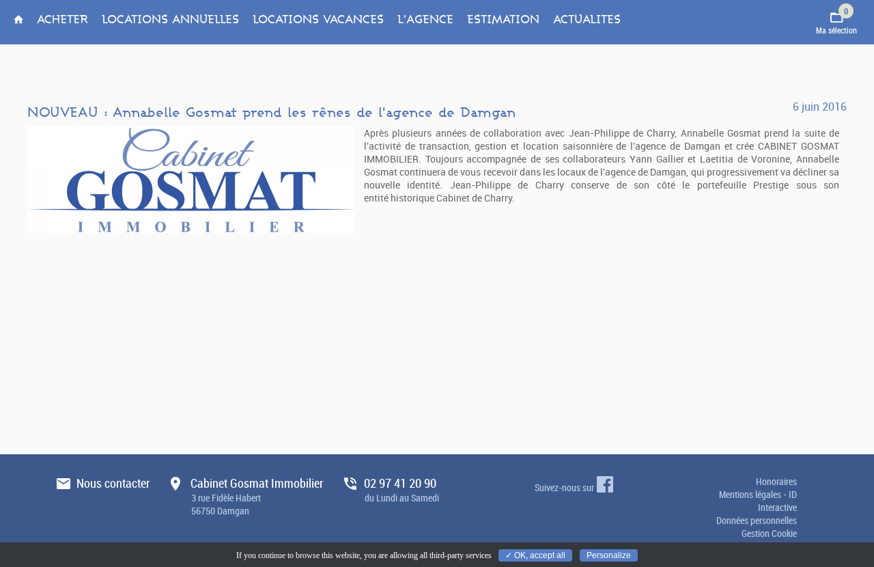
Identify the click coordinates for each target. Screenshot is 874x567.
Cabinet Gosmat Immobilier (257, 496)
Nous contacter (113, 496)
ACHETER (62, 19)
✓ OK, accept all (535, 555)
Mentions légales (751, 494)
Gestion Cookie (769, 533)
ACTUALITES (587, 19)
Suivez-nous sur (564, 487)
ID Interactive (777, 501)
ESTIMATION (503, 19)
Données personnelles (756, 520)
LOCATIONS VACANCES (318, 19)
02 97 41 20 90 (402, 496)
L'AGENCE (425, 19)
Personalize (609, 555)
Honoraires (776, 481)
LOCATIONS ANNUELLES (170, 19)
